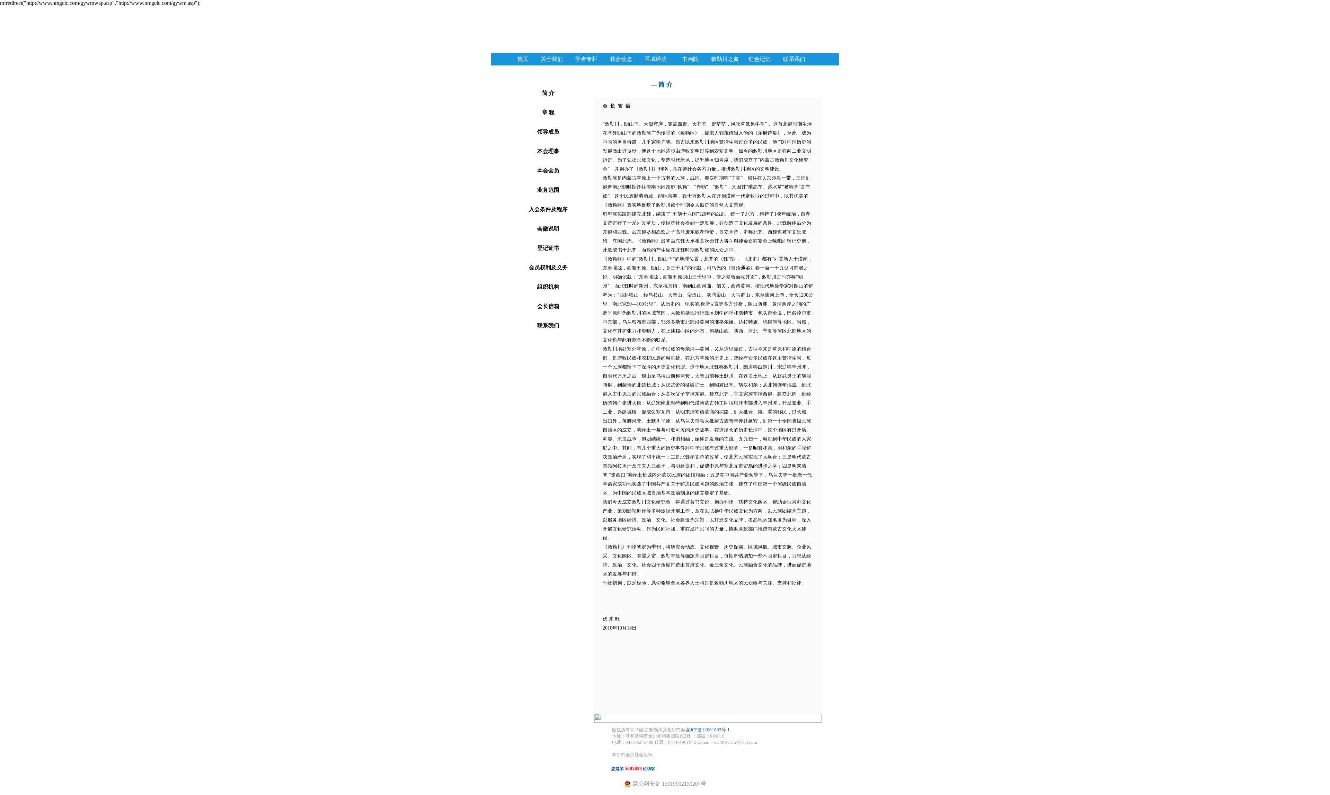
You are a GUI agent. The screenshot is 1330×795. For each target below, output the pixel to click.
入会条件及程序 (548, 209)
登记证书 (548, 248)
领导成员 (548, 132)
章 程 (548, 112)
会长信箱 (548, 306)
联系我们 (548, 325)
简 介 (548, 93)
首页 (522, 59)
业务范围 (548, 190)
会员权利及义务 (548, 267)
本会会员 (548, 170)
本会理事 (548, 151)
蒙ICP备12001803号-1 (708, 729)
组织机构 (548, 287)
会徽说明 (548, 229)
